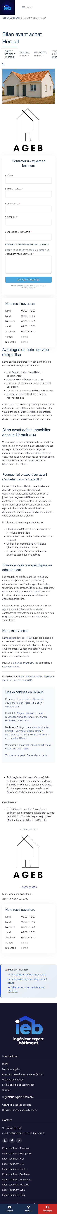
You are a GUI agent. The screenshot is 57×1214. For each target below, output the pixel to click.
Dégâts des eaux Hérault (30, 713)
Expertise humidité (22, 680)
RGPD (5, 1064)
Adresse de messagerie (18, 232)
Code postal (12, 203)
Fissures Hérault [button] (24, 54)
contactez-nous (10, 666)
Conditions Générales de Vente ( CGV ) (22, 1074)
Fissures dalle (23, 699)
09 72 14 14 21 (14, 1127)
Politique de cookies (12, 1079)
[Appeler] (28, 64)
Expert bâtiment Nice (13, 1158)
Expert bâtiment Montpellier (16, 1153)
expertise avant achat (23, 662)
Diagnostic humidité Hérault (19, 716)
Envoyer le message (28, 279)
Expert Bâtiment (11, 17)
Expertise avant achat (30, 676)
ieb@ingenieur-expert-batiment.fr (27, 1133)
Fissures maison (33, 702)
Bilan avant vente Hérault (31, 744)
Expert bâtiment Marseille (15, 1184)
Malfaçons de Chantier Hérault (21, 734)
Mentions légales (11, 1069)
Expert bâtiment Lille (13, 1163)
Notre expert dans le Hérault (17, 637)
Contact (6, 1090)
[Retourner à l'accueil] (7, 7)
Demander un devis (37, 755)
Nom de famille (14, 188)
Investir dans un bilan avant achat (28, 974)
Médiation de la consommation (18, 1084)
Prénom (9, 175)
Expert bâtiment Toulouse (15, 1148)
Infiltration (23, 720)
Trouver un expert (15, 755)
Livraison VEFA (21, 748)
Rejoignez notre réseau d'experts (19, 1110)
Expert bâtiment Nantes (14, 1169)
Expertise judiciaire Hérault (29, 730)
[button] (27, 7)
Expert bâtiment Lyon (13, 1189)
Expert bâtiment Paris (13, 1195)
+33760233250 (28, 887)
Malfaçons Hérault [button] (40, 54)
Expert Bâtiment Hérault (10, 54)
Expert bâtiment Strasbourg (16, 1179)
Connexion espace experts (16, 1104)
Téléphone (11, 217)
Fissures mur (12, 706)
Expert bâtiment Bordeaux (16, 1174)
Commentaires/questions (19, 254)
